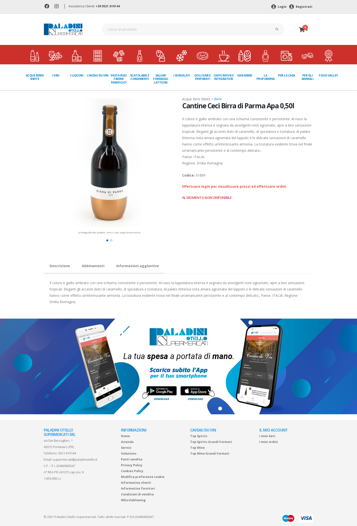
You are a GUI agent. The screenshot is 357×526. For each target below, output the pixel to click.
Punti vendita (131, 459)
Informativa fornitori (138, 488)
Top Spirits (198, 436)
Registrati (303, 7)
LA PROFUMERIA (265, 77)
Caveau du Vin (97, 75)
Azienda (127, 442)
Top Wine (197, 448)
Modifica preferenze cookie (142, 477)
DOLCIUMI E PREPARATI (203, 77)
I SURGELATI (181, 75)
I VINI (55, 75)
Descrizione (60, 265)
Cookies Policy (132, 471)
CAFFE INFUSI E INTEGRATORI (223, 77)
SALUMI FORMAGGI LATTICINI (160, 79)
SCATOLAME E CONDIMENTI (139, 77)
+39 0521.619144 (108, 6)
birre (218, 99)
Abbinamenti (93, 265)
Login (282, 7)
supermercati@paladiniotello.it (75, 460)
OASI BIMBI (244, 75)
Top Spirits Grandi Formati (211, 442)
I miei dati (267, 436)
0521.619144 (67, 453)
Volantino (128, 453)
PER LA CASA (286, 75)
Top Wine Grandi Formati (209, 453)
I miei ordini (268, 442)
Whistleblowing (133, 500)
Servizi (126, 448)
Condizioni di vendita (137, 494)
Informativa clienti (136, 483)
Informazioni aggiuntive (137, 265)
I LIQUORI (77, 75)
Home (125, 436)
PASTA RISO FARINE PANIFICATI (119, 79)
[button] (107, 240)
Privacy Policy (131, 465)
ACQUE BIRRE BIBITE (35, 77)
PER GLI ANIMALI (308, 77)
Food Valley (328, 75)
